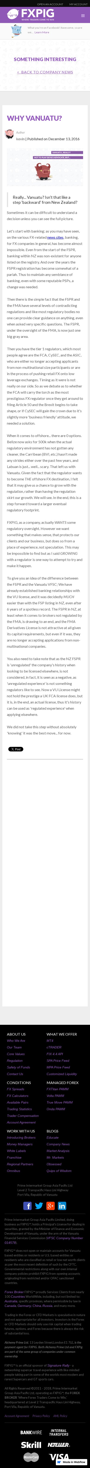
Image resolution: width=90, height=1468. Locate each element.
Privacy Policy (41, 1416)
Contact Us (15, 1074)
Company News (58, 1144)
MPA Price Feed (58, 1067)
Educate (53, 1137)
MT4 (50, 1040)
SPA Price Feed (58, 1060)
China (37, 1306)
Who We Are (16, 1040)
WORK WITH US (21, 1131)
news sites (55, 237)
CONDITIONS (19, 1082)
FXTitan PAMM (58, 1089)
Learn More (42, 32)
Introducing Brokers (21, 1137)
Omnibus (13, 1171)
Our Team (14, 1047)
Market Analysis (58, 1151)
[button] (83, 16)
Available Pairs (17, 1102)
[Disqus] (45, 821)
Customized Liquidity (62, 1074)
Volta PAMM (55, 1096)
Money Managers (20, 1144)
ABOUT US (16, 1034)
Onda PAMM (56, 1109)
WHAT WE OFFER (62, 1034)
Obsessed (54, 1164)
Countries (18, 1296)
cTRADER (54, 1047)
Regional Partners (20, 1164)
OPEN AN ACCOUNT (50, 4)
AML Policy (60, 1416)
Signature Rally (58, 1365)
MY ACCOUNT (78, 4)
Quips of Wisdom (59, 1171)
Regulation (15, 1060)
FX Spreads (15, 1089)
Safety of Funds (18, 1067)
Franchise (14, 1157)
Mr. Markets (55, 1157)
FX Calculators (17, 1096)
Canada (10, 1306)
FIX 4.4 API (55, 1054)
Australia (11, 1301)
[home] (27, 16)
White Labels (16, 1151)
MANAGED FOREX (62, 1082)
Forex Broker (14, 1292)
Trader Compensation (23, 1116)
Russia (47, 1306)
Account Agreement (21, 1122)
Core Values (16, 1054)
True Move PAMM (60, 1102)
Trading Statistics (19, 1109)
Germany (24, 1306)
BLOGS (52, 1131)
